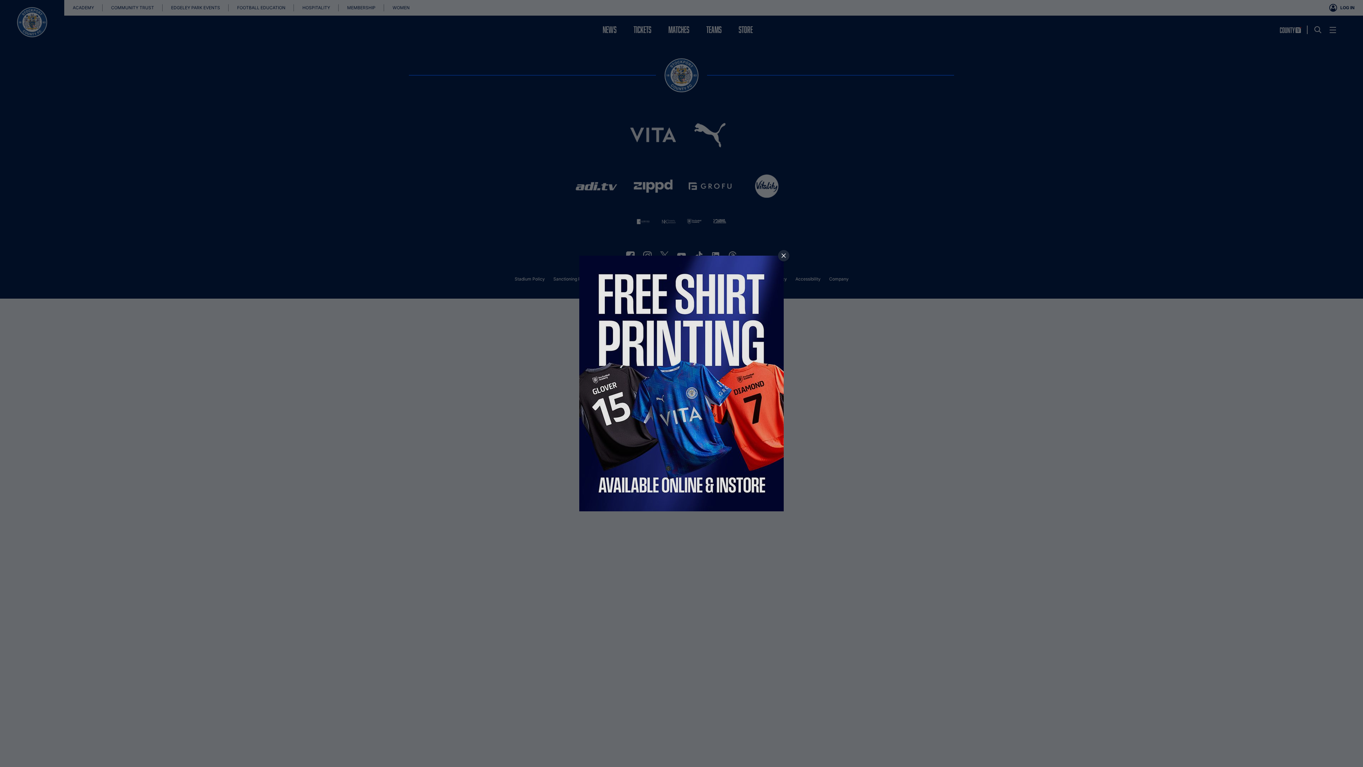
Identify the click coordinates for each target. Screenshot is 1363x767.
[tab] (784, 256)
